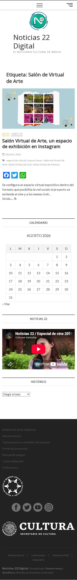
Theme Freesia (53, 568)
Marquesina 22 (16, 555)
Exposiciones (34, 160)
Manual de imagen (13, 455)
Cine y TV (17, 133)
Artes (6, 133)
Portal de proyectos (15, 448)
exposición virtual (16, 160)
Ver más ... (12, 199)
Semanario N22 (61, 555)
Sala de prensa (11, 436)
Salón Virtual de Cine (20, 164)
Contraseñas (38, 555)
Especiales (38, 559)
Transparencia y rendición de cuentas (26, 442)
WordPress (8, 572)
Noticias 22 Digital (31, 41)
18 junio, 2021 (13, 154)
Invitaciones (10, 467)
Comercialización (13, 461)
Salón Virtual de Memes (46, 164)
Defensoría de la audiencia (19, 429)
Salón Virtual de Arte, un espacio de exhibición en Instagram (37, 143)
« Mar (6, 304)
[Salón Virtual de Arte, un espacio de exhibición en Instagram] (38, 108)
